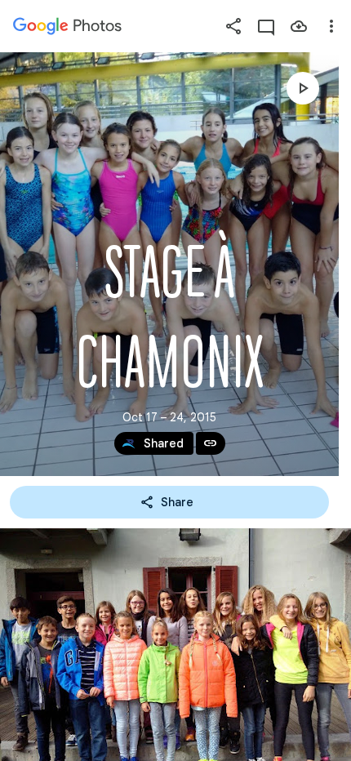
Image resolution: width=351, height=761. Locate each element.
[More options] (331, 26)
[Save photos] (298, 26)
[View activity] (266, 26)
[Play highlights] (302, 88)
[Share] (233, 26)
